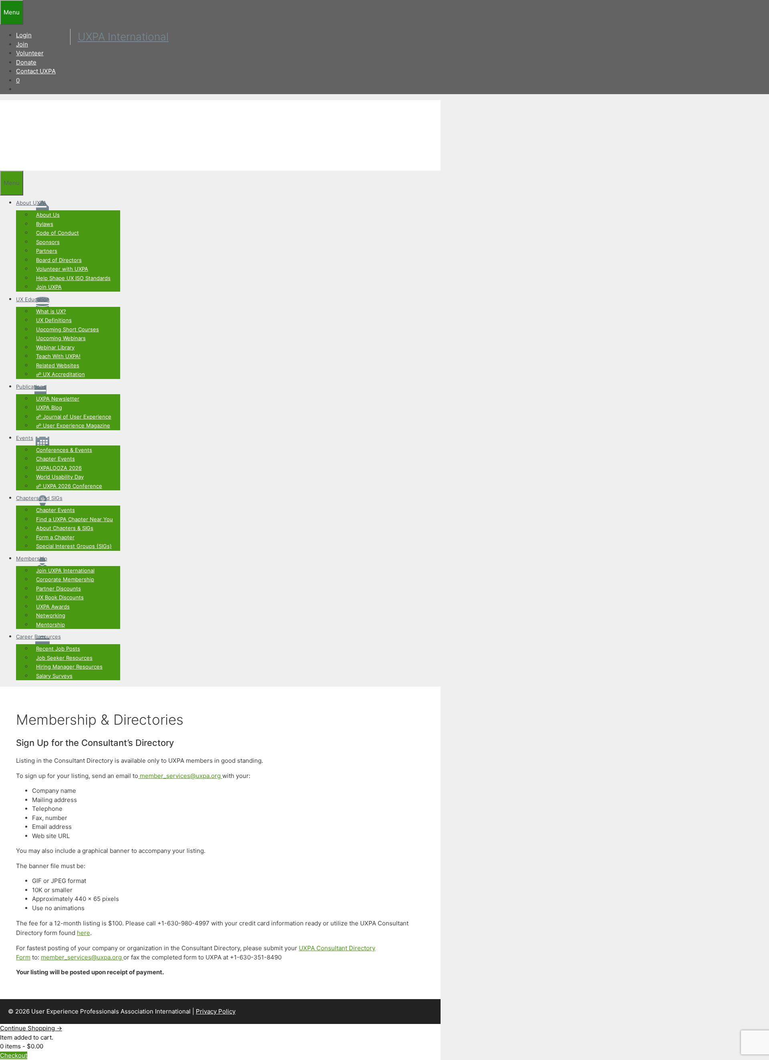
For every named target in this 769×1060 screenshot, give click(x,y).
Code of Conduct (57, 233)
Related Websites (57, 365)
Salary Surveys (54, 676)
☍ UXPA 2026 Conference (69, 486)
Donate (26, 62)
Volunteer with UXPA (62, 269)
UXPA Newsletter (57, 398)
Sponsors (48, 242)
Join (22, 44)
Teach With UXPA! (58, 356)
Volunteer (30, 53)
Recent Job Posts (58, 648)
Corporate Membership (65, 579)
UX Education (33, 299)
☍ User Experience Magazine (73, 425)
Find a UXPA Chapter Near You (74, 519)
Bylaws (44, 224)
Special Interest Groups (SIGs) (74, 546)
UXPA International (123, 36)
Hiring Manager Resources (69, 666)
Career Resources (38, 636)
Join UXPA (49, 287)
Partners (46, 251)
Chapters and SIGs (39, 498)
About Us (48, 215)
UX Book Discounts (60, 597)
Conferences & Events (64, 450)
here (83, 933)
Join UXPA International (65, 570)
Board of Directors (59, 260)
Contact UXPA (36, 71)
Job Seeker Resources (64, 658)
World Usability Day (60, 477)
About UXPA (31, 203)
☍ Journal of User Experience (73, 416)
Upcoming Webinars (61, 338)
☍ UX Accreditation (60, 374)
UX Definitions (54, 320)
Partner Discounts (58, 588)
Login (24, 35)
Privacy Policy (216, 1011)
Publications (31, 386)
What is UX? (51, 311)
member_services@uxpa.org (180, 776)
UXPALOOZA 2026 (59, 468)
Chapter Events (55, 458)
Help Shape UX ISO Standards (73, 278)
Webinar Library (55, 347)
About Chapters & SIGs (64, 528)
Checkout (13, 1055)
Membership (31, 558)
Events (24, 438)
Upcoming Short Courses (67, 329)
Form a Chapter (55, 537)
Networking (50, 615)
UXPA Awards (53, 606)
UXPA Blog (49, 407)
